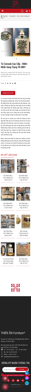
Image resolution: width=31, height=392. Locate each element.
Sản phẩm (13, 16)
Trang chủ (5, 16)
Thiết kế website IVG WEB (15, 386)
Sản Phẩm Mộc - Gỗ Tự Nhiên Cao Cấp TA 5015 (24, 178)
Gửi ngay (21, 369)
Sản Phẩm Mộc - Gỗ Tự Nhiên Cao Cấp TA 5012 (8, 178)
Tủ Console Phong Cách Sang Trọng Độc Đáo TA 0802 (8, 261)
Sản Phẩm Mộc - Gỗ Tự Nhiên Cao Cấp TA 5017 (8, 233)
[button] (14, 59)
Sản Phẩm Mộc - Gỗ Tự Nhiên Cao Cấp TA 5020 (8, 205)
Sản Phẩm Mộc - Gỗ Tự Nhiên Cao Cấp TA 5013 (24, 205)
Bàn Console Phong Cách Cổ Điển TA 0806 (23, 233)
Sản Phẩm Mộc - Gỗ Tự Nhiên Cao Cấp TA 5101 (24, 261)
